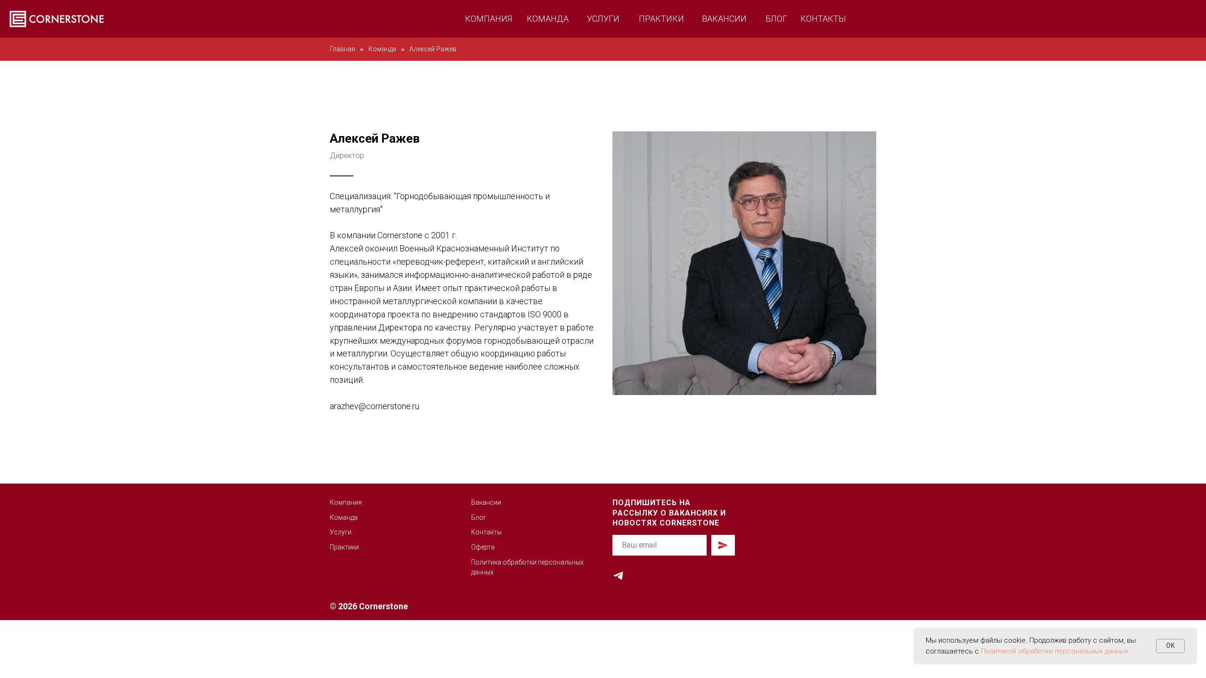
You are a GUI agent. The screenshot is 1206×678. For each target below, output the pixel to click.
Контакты (486, 532)
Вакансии (486, 502)
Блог (478, 517)
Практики (344, 547)
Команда (382, 49)
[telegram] (618, 575)
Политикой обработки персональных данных (1054, 651)
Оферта (483, 547)
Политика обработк (502, 562)
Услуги (340, 532)
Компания (346, 502)
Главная (342, 49)
